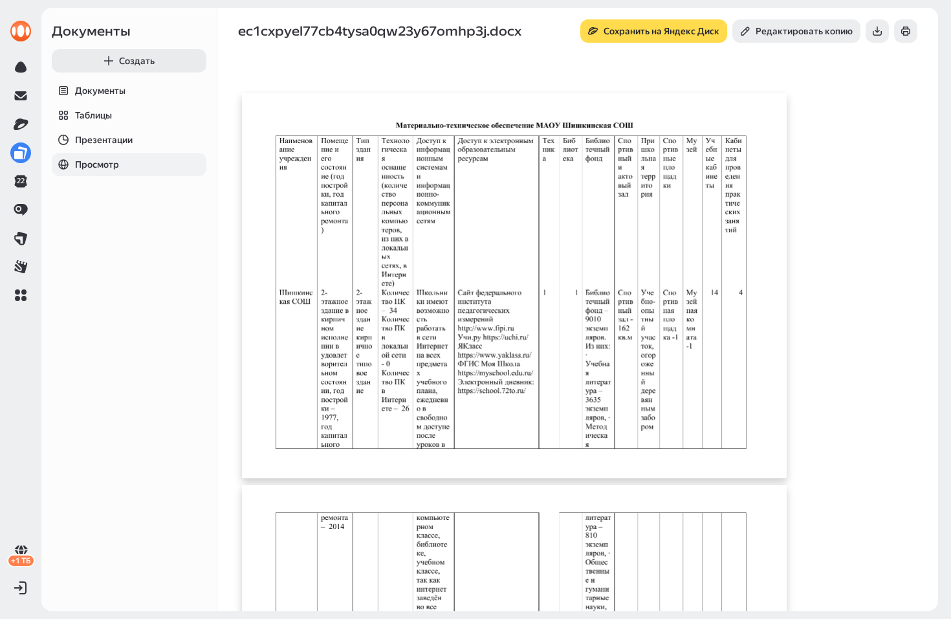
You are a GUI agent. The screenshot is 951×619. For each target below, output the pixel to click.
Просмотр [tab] (97, 164)
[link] (20, 31)
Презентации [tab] (104, 140)
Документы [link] (91, 31)
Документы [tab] (100, 90)
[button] (20, 295)
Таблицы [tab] (93, 115)
